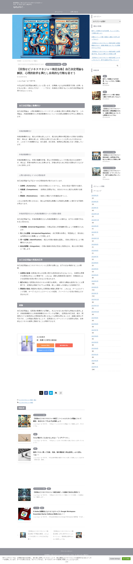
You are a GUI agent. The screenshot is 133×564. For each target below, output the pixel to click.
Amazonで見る (45, 345)
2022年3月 (95, 281)
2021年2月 (95, 360)
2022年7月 (95, 256)
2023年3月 (95, 226)
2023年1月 (95, 232)
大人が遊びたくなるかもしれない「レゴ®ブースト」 (51, 438)
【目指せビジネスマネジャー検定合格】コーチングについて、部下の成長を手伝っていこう (106, 59)
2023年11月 (95, 220)
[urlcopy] (61, 393)
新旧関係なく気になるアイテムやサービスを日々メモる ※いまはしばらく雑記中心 (66, 555)
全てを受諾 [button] (126, 558)
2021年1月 (95, 367)
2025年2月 (95, 195)
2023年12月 (95, 214)
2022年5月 (95, 269)
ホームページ (59, 12)
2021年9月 (95, 318)
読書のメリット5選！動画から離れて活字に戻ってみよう (106, 38)
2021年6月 (95, 336)
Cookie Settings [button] (115, 558)
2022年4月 (95, 275)
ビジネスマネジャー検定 (26, 400)
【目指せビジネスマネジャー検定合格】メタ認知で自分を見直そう (56, 492)
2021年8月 (95, 324)
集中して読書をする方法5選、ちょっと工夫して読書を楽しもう (106, 32)
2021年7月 (95, 330)
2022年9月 (95, 244)
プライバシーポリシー (66, 551)
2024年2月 (95, 201)
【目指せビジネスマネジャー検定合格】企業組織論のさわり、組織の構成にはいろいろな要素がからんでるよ (106, 45)
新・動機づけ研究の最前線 (47, 340)
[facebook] (46, 393)
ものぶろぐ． (19, 7)
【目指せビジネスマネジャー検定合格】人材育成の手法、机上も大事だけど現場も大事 (106, 53)
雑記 (35, 400)
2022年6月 (95, 263)
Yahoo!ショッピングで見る (45, 350)
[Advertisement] (51, 372)
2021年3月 (95, 354)
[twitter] (41, 393)
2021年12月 (95, 299)
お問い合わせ (74, 12)
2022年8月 (95, 250)
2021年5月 (95, 342)
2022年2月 (95, 287)
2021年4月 (95, 348)
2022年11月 (95, 238)
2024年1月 (95, 207)
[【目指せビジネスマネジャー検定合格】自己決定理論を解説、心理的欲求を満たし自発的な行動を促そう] (51, 393)
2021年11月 (95, 305)
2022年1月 (95, 293)
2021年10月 (95, 311)
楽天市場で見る (64, 345)
